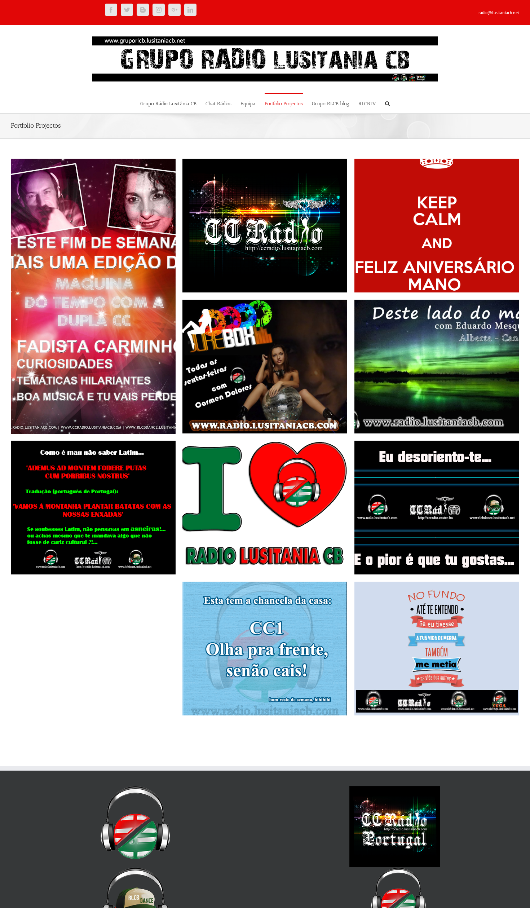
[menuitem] (173, 103)
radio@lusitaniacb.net (498, 12)
